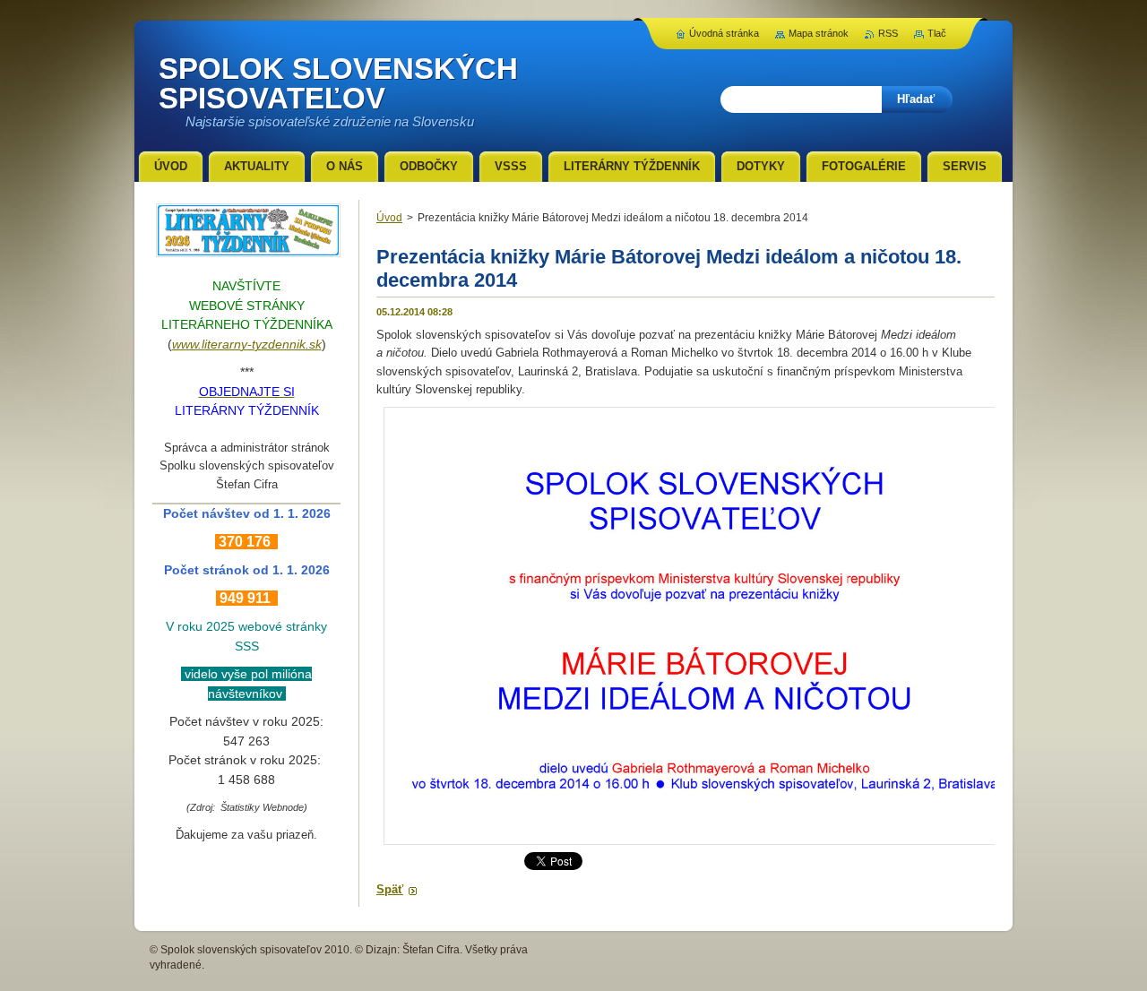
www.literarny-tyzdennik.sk (247, 344)
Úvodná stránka (724, 33)
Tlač (936, 33)
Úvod (389, 217)
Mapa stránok (819, 33)
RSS (888, 33)
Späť (389, 889)
